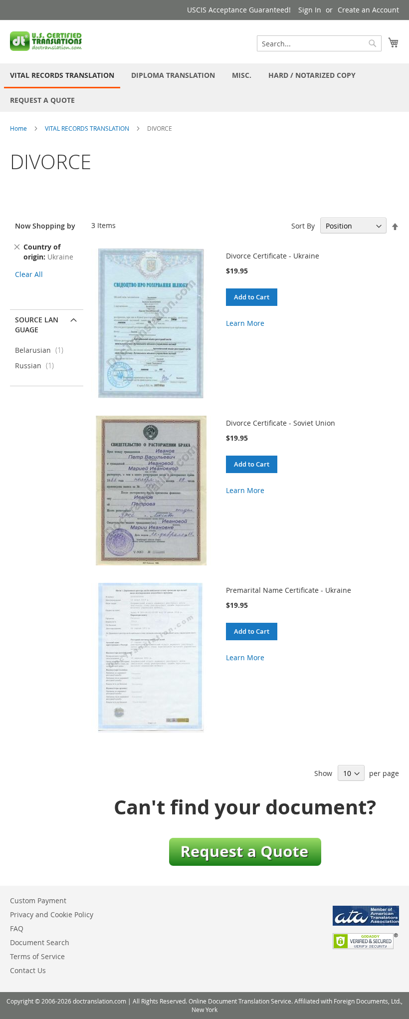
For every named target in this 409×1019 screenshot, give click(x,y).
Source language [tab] (36, 324)
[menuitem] (62, 75)
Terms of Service (37, 956)
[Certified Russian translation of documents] (47, 41)
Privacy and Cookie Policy (51, 914)
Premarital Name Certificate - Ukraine (288, 590)
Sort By (303, 226)
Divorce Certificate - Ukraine (272, 255)
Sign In (309, 9)
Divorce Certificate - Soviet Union (280, 423)
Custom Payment (38, 900)
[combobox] (319, 43)
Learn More (245, 323)
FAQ (16, 928)
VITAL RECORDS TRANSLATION (87, 128)
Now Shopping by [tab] (45, 226)
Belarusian (42, 350)
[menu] (204, 87)
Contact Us (28, 970)
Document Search (39, 942)
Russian (37, 365)
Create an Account (368, 9)
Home (18, 128)
